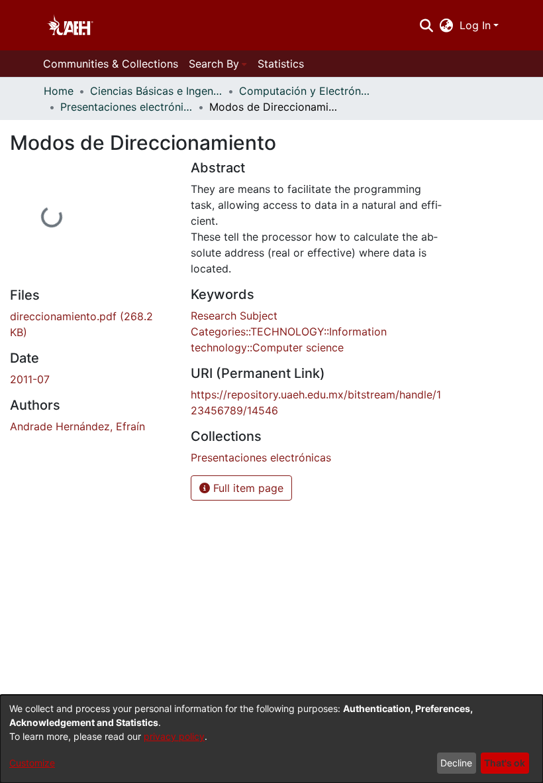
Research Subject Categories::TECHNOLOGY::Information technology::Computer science (289, 331)
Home (59, 90)
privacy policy (174, 736)
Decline (456, 762)
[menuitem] (446, 25)
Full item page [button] (246, 488)
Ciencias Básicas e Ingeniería (156, 90)
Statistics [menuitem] (281, 63)
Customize (32, 762)
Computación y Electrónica (305, 90)
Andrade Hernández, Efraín (77, 426)
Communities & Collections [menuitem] (110, 63)
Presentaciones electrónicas (126, 106)
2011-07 (30, 379)
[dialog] (271, 739)
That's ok (504, 762)
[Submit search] (426, 25)
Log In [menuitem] (475, 25)
